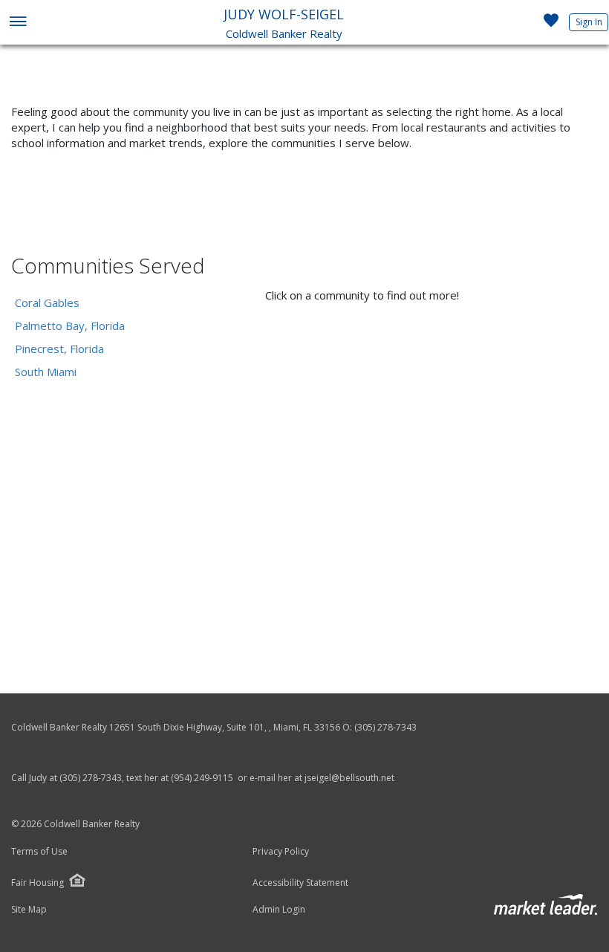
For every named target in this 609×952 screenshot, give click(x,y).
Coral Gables (47, 302)
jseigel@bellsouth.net (349, 777)
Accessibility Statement (300, 883)
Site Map (29, 910)
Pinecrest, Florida (59, 348)
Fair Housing (37, 882)
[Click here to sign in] (551, 24)
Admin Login (279, 910)
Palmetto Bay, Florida (70, 325)
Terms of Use (39, 852)
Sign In (589, 22)
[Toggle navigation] (17, 22)
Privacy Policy (281, 852)
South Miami (45, 371)
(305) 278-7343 (385, 727)
